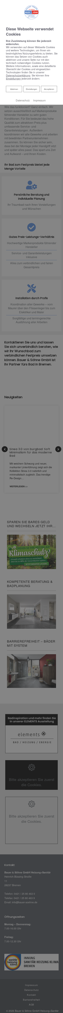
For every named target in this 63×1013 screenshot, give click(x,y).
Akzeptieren (49, 89)
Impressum (39, 100)
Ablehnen (14, 88)
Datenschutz (23, 100)
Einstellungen (31, 89)
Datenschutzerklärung (18, 75)
